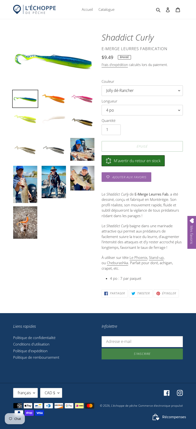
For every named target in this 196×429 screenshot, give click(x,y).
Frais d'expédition (115, 64)
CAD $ (50, 392)
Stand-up (156, 257)
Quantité (108, 120)
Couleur (108, 81)
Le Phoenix (138, 257)
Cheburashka (117, 262)
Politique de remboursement (36, 357)
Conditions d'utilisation (31, 344)
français (24, 392)
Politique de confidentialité (34, 337)
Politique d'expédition (30, 350)
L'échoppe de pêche (124, 406)
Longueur (109, 101)
